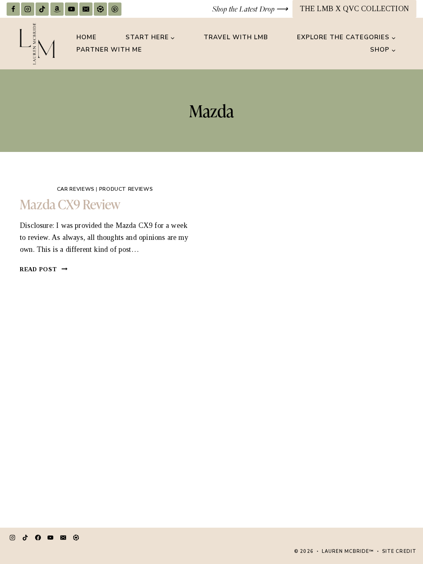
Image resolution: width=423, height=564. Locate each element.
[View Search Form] (409, 43)
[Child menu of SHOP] (383, 50)
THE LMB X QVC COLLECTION (354, 9)
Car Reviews (76, 188)
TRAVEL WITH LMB (236, 37)
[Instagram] (27, 9)
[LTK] (100, 9)
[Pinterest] (114, 9)
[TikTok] (42, 9)
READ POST (44, 269)
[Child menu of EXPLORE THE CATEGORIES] (346, 37)
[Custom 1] (76, 537)
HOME (86, 37)
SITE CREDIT (399, 551)
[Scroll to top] (400, 529)
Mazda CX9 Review (70, 204)
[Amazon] (57, 9)
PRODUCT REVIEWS (126, 188)
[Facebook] (13, 9)
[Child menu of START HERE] (150, 37)
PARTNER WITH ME (109, 49)
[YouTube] (71, 9)
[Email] (86, 9)
